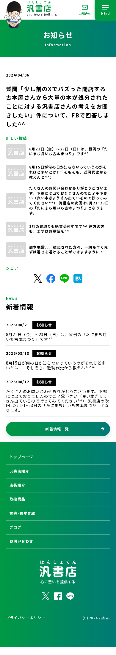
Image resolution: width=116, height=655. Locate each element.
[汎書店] (13, 24)
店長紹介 (17, 485)
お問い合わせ (21, 541)
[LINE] (64, 278)
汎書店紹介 (19, 471)
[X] (38, 278)
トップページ (21, 457)
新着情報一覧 (57, 428)
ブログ (15, 527)
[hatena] (77, 278)
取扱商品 (17, 499)
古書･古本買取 (22, 513)
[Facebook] (50, 278)
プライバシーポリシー (25, 617)
